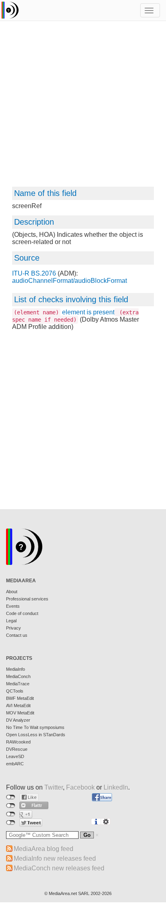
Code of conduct (22, 613)
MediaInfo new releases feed (55, 858)
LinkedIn (116, 787)
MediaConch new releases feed (59, 868)
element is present (75, 316)
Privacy (13, 628)
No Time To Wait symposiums (35, 727)
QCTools (14, 691)
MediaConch (18, 676)
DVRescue (16, 749)
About (11, 591)
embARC (15, 763)
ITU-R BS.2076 (34, 273)
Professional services (27, 598)
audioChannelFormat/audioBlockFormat (69, 280)
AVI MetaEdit (18, 705)
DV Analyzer (18, 720)
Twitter (53, 787)
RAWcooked (18, 741)
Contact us (16, 635)
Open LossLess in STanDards (35, 734)
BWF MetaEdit (20, 698)
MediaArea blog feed (43, 848)
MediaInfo (15, 669)
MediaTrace (17, 683)
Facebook (80, 787)
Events (13, 606)
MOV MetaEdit (20, 712)
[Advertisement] (83, 107)
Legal (11, 620)
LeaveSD (15, 756)
